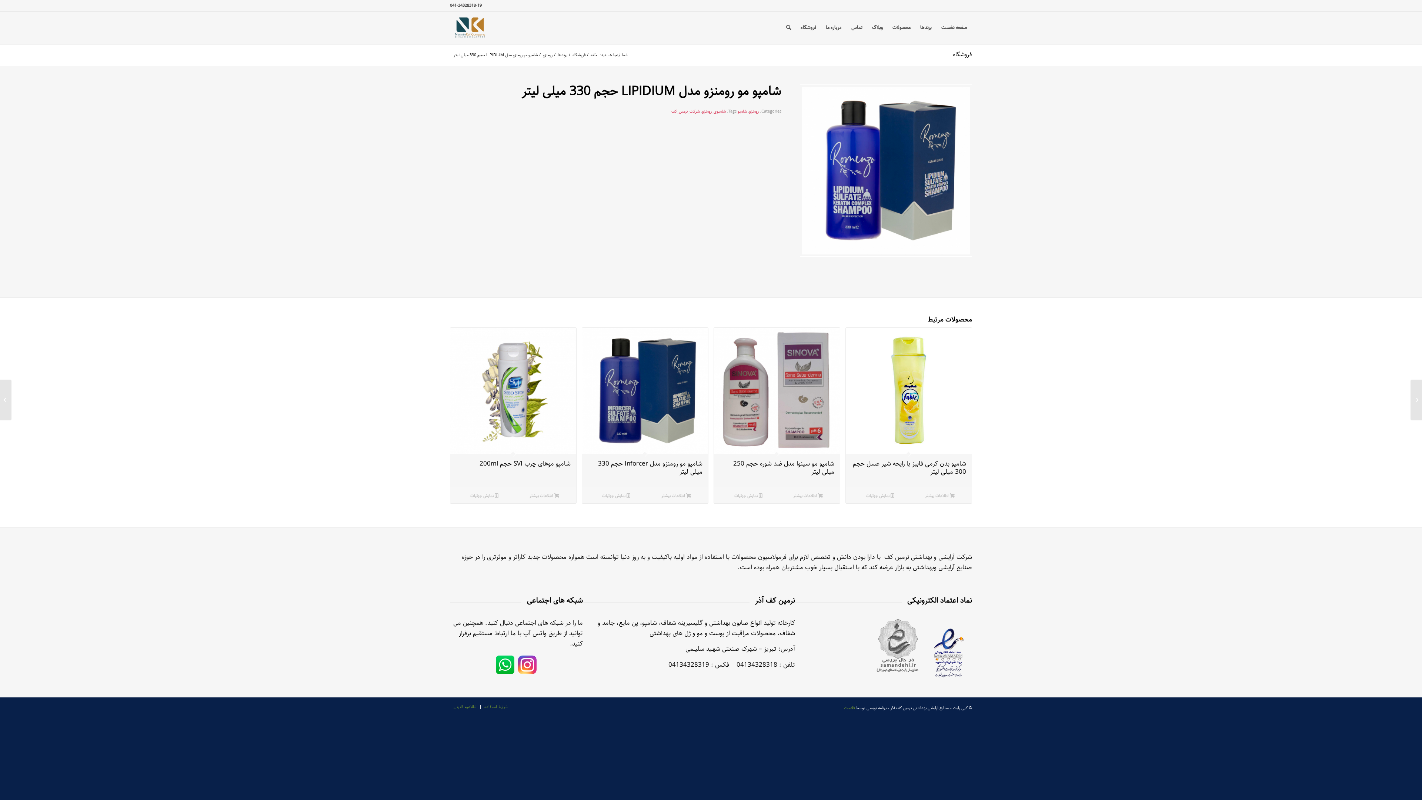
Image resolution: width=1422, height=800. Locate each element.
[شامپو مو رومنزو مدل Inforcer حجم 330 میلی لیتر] (1416, 400)
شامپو (742, 111)
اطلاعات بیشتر (937, 495)
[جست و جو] (788, 27)
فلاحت (849, 707)
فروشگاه (962, 55)
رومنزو (754, 111)
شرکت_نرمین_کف (685, 111)
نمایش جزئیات (878, 495)
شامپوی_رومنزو (714, 111)
